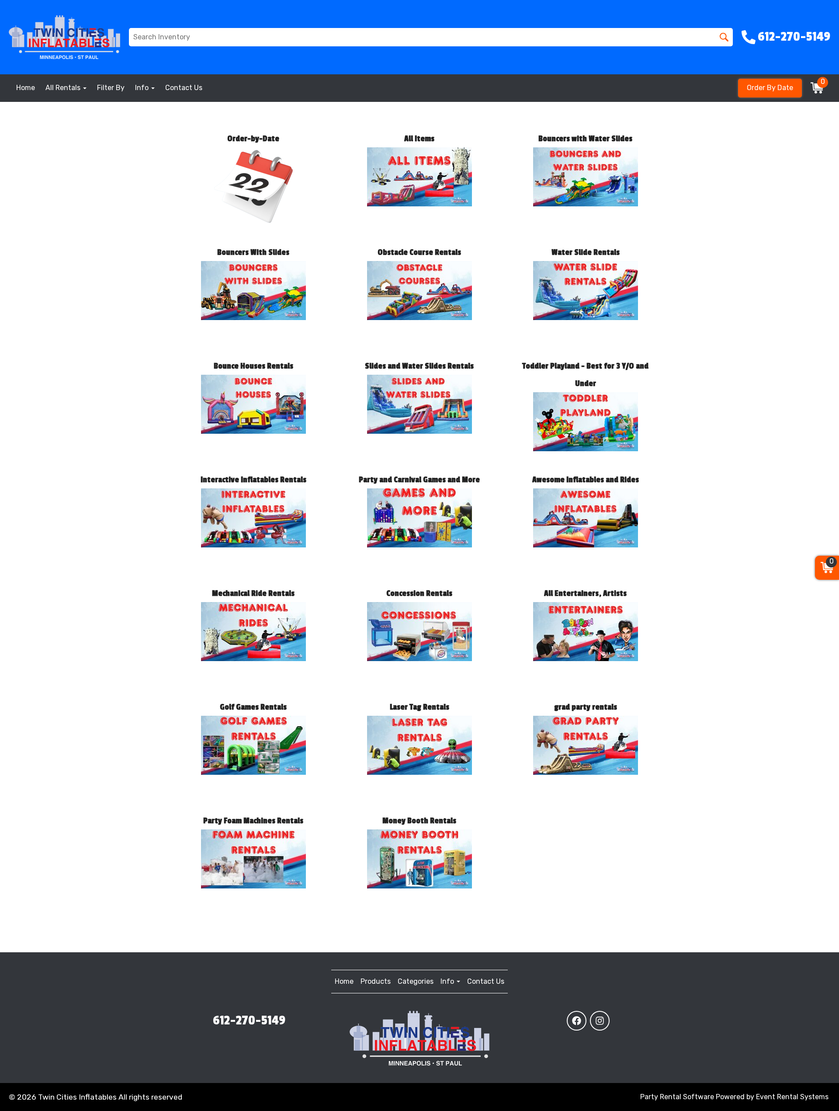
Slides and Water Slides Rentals (419, 366)
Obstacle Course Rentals (419, 252)
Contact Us (183, 88)
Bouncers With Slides (253, 252)
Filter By (111, 88)
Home (25, 88)
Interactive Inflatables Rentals (253, 479)
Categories (415, 981)
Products (376, 981)
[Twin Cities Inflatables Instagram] (600, 1021)
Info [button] (142, 88)
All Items (419, 138)
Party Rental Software (677, 1097)
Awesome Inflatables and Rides (585, 479)
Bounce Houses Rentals (253, 366)
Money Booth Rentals (419, 820)
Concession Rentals (419, 593)
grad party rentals (585, 707)
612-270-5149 (249, 1020)
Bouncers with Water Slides (585, 138)
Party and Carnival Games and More (419, 479)
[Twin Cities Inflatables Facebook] (576, 1021)
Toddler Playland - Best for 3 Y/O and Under (585, 374)
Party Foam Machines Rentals (253, 820)
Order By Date (770, 88)
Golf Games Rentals (253, 707)
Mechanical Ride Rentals (253, 593)
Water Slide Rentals (585, 252)
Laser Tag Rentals (419, 707)
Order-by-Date (253, 138)
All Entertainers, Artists (585, 593)
